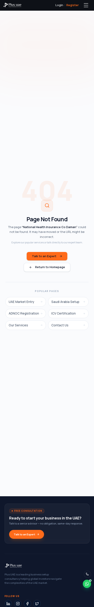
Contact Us (59, 325)
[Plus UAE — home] (12, 5)
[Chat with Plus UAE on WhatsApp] (87, 584)
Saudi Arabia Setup (65, 302)
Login (59, 5)
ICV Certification (63, 313)
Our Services (18, 325)
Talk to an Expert (44, 256)
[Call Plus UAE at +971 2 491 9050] (87, 574)
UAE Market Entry (21, 302)
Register (72, 5)
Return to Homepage (50, 267)
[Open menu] (86, 5)
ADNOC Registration (24, 313)
